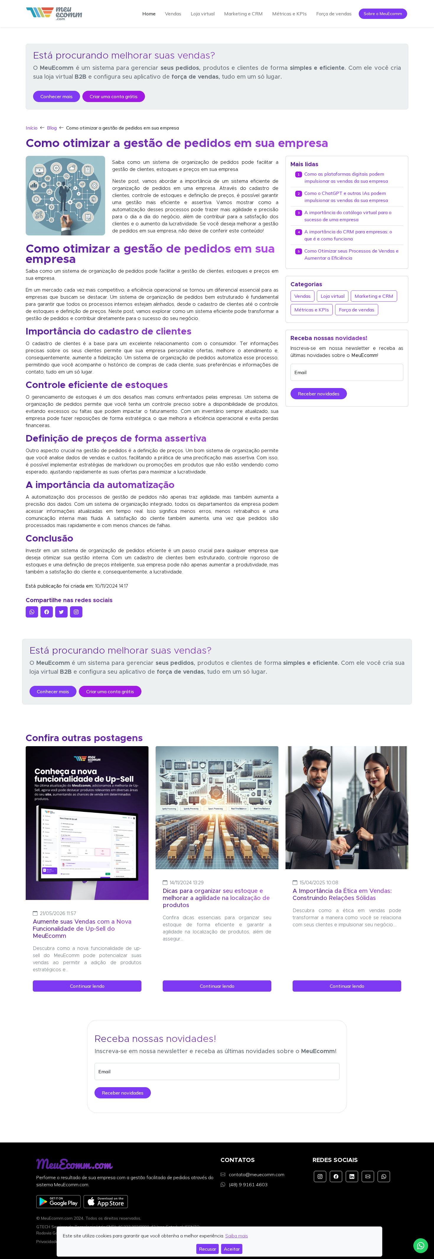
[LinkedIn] (352, 1176)
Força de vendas (334, 14)
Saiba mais (236, 1236)
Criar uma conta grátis (114, 96)
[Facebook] (336, 1176)
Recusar (207, 1249)
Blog (52, 128)
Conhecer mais (56, 96)
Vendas (173, 14)
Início (31, 128)
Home (149, 14)
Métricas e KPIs (289, 14)
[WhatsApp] (384, 1176)
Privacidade (47, 1241)
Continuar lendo (87, 986)
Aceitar (232, 1249)
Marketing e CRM (243, 14)
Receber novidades (319, 394)
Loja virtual (203, 14)
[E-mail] (368, 1176)
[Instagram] (320, 1176)
